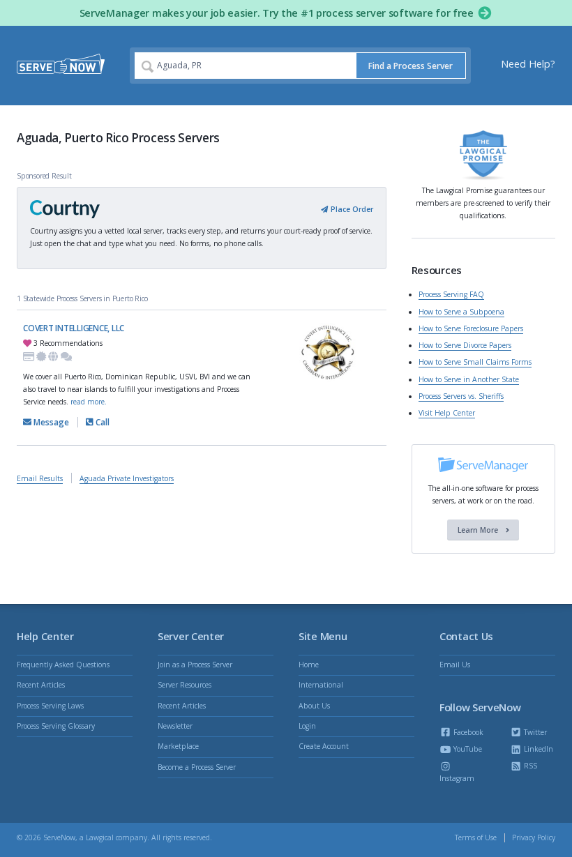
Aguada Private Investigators (127, 478)
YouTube (466, 749)
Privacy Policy (533, 837)
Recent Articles (41, 685)
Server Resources (184, 685)
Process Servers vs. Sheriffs (461, 396)
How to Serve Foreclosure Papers (471, 328)
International (321, 685)
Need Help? (528, 63)
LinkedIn (537, 749)
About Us (314, 706)
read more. (88, 402)
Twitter (534, 732)
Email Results (40, 478)
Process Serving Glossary (56, 726)
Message (50, 422)
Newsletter (175, 726)
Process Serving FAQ (451, 294)
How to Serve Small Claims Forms (475, 362)
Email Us (454, 664)
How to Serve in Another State (469, 379)
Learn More (479, 530)
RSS (529, 766)
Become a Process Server (197, 767)
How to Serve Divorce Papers (465, 345)
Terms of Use (476, 837)
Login (307, 726)
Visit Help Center (447, 413)
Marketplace (178, 746)
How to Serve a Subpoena (461, 312)
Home (309, 664)
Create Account (324, 746)
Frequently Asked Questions (63, 664)
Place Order (350, 209)
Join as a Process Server (195, 664)
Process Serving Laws (50, 706)
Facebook (467, 732)
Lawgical (100, 837)
